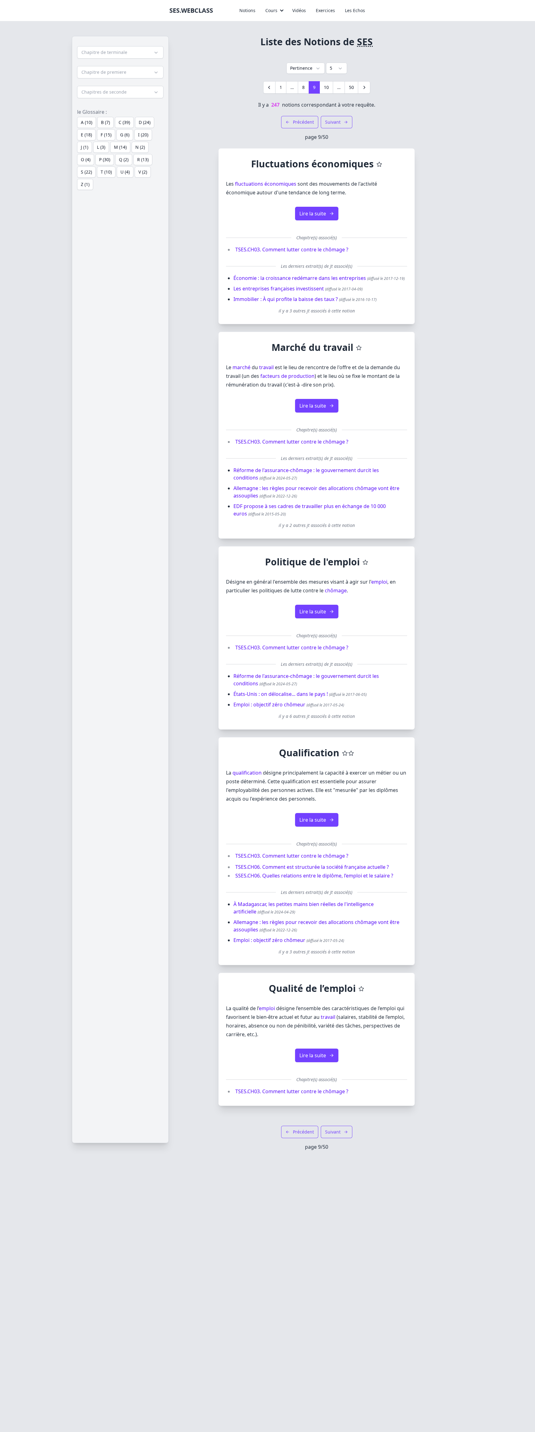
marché (241, 367)
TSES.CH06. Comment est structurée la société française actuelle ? (312, 867)
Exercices (325, 10)
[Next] (364, 87)
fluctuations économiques (265, 183)
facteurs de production (287, 376)
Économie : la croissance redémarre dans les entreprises (299, 278)
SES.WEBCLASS (191, 10)
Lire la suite (312, 213)
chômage (336, 590)
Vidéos (299, 10)
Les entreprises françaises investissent (278, 288)
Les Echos (355, 10)
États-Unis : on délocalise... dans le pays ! (280, 694)
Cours (271, 10)
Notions (247, 10)
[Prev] (269, 87)
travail (266, 367)
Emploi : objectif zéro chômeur (269, 704)
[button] (120, 52)
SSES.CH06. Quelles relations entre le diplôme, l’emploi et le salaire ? (314, 875)
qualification (247, 772)
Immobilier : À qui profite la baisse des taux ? (285, 299)
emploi (379, 581)
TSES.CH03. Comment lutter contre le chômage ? (291, 249)
